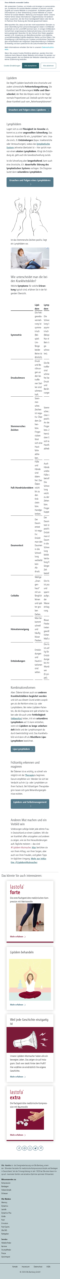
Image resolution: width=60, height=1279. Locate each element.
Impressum (26, 1266)
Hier (34, 847)
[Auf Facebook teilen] (19, 1150)
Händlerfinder (6, 1243)
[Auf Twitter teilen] (36, 1150)
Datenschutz (38, 1266)
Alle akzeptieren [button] (30, 65)
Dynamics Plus (6, 1213)
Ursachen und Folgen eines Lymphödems (30, 180)
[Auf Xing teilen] (41, 1150)
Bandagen (5, 1186)
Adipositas (16, 718)
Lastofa (3, 1209)
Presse (3, 1253)
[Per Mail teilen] (25, 1150)
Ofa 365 (4, 1230)
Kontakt (15, 1266)
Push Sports (5, 1227)
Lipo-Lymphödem (21, 749)
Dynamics (4, 1206)
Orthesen (4, 1193)
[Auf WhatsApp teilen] (30, 1150)
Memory (4, 1202)
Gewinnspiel (5, 1257)
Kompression (5, 1183)
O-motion (4, 1223)
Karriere (4, 1246)
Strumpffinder (6, 1250)
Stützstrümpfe (6, 1190)
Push (3, 1220)
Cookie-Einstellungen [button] (12, 65)
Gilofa (3, 1216)
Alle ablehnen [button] (48, 65)
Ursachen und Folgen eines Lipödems (27, 109)
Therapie (29, 775)
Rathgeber (5, 1234)
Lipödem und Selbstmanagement (30, 802)
